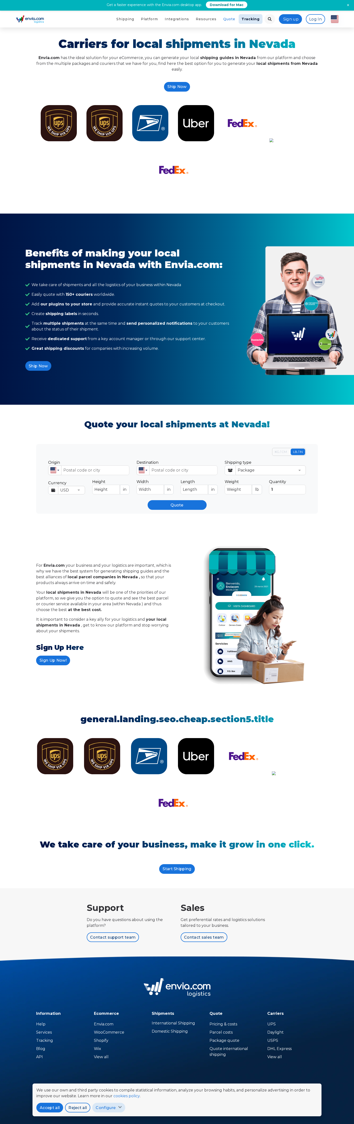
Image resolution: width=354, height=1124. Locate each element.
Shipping (125, 19)
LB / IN (298, 452)
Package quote (224, 1040)
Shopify (101, 1040)
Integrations (177, 19)
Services (44, 1032)
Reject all (77, 1107)
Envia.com (103, 1024)
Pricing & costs (223, 1024)
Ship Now (177, 86)
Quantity (277, 481)
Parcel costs (221, 1032)
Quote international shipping (229, 1051)
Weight (242, 485)
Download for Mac (226, 5)
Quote (229, 19)
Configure (106, 1107)
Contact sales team (204, 937)
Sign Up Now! (53, 660)
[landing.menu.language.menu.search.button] (269, 19)
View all (101, 1057)
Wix (97, 1048)
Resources (206, 19)
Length (198, 485)
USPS (272, 1040)
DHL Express (279, 1048)
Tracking (251, 19)
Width (153, 485)
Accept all (50, 1107)
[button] (54, 470)
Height (109, 485)
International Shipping (173, 1023)
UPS (271, 1024)
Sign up (291, 19)
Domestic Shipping (170, 1031)
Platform (149, 19)
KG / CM (281, 452)
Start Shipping (177, 869)
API (39, 1057)
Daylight (275, 1032)
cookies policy (126, 1096)
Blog (40, 1048)
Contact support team (113, 937)
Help (41, 1024)
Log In (315, 19)
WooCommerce (109, 1032)
